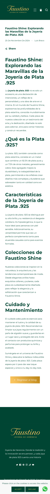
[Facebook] (20, 464)
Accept (18, 489)
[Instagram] (26, 464)
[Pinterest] (23, 464)
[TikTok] (29, 464)
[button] (35, 10)
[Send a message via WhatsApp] (45, 489)
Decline (32, 489)
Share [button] (12, 48)
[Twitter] (17, 464)
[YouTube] (33, 464)
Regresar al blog (27, 379)
